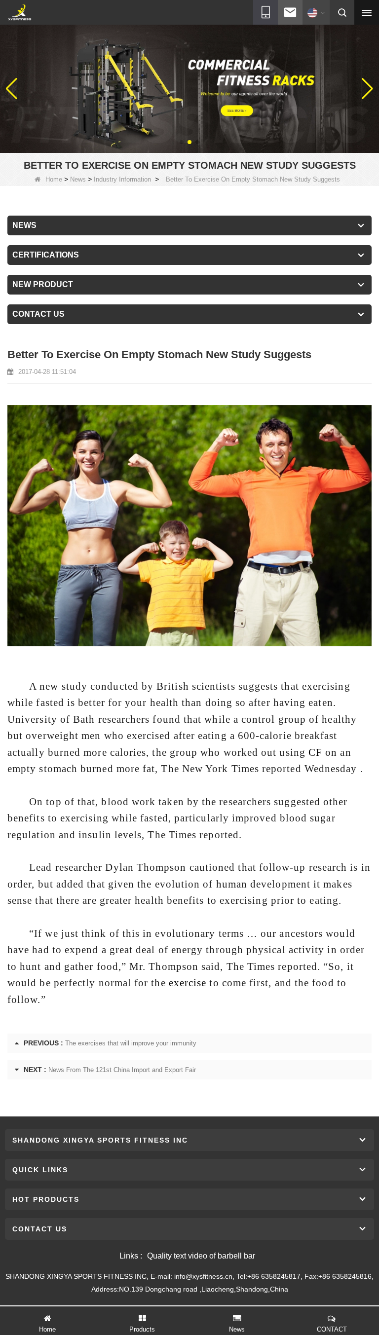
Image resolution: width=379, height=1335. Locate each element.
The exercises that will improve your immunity (130, 1043)
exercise (188, 983)
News (78, 179)
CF (315, 752)
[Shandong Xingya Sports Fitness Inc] (19, 13)
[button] (182, 142)
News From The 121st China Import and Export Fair (122, 1070)
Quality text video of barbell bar (201, 1256)
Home (53, 179)
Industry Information (122, 179)
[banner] (189, 88)
